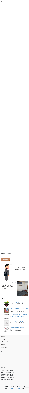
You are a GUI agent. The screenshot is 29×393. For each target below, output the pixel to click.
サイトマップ (4, 347)
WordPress (10, 388)
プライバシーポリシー (6, 341)
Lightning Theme (17, 388)
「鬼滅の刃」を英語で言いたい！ (17, 302)
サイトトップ (4, 336)
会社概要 (3, 339)
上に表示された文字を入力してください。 (10, 253)
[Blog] (6, 272)
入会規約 (3, 344)
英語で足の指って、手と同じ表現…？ (18, 321)
